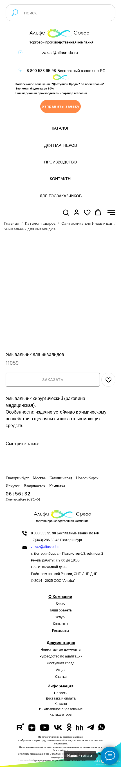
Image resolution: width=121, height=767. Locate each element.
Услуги (60, 617)
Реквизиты (60, 631)
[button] (60, 106)
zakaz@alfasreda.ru (60, 52)
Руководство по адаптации (60, 656)
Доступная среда (61, 663)
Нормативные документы (61, 650)
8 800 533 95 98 (41, 70)
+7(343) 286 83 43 (45, 540)
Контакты (60, 624)
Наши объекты (61, 610)
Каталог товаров (40, 223)
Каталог (61, 704)
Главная (11, 223)
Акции (61, 670)
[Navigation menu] (111, 212)
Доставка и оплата (61, 698)
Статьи (61, 677)
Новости (61, 693)
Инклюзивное (50, 709)
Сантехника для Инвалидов (86, 223)
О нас (60, 604)
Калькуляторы (61, 714)
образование (72, 709)
